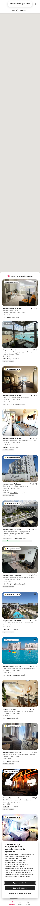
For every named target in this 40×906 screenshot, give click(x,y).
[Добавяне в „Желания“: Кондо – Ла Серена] (35, 323)
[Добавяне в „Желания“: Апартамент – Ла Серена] (35, 281)
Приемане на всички (20, 883)
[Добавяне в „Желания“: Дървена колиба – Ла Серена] (35, 771)
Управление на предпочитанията (20, 893)
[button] (6, 317)
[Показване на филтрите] (36, 4)
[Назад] (4, 4)
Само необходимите (20, 888)
